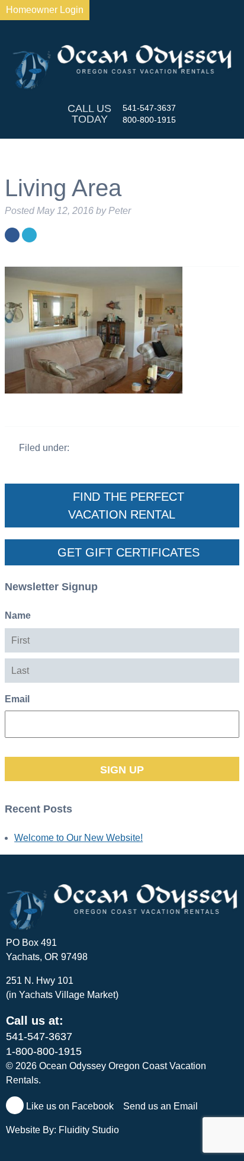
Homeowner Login (45, 10)
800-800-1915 (149, 119)
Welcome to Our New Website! (78, 838)
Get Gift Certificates (127, 552)
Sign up (122, 770)
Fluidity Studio (89, 1130)
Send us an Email (161, 1106)
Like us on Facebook (69, 1106)
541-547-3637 (149, 108)
